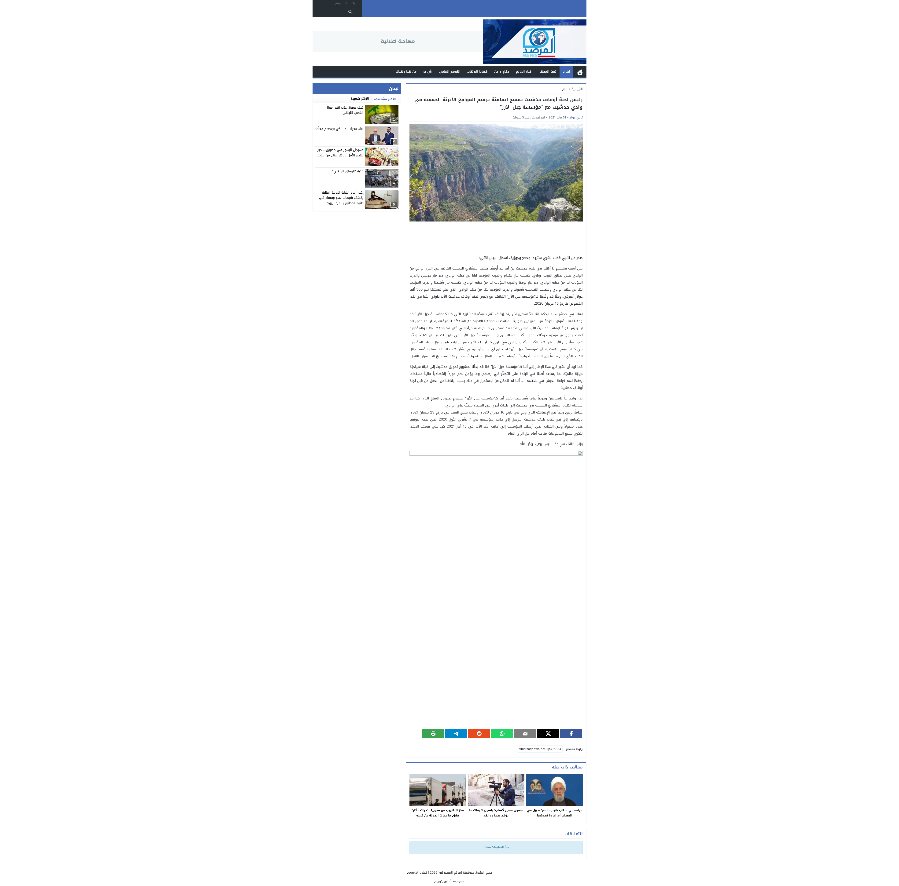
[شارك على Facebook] (571, 733)
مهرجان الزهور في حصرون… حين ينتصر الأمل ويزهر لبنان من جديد (340, 152)
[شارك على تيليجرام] (456, 733)
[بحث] (350, 12)
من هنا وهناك (406, 71)
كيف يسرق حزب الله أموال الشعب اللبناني (345, 110)
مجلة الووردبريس (445, 881)
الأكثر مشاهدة (385, 99)
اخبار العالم (524, 71)
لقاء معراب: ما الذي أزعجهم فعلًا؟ (339, 129)
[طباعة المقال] (433, 733)
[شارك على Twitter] (548, 733)
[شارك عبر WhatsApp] (502, 733)
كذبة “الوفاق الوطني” (348, 171)
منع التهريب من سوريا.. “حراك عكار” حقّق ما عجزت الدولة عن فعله (438, 812)
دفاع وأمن (501, 71)
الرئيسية (580, 71)
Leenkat (412, 872)
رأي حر (427, 71)
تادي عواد (576, 117)
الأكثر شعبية (359, 99)
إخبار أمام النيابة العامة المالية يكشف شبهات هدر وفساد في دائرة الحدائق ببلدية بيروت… (341, 197)
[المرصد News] (534, 41)
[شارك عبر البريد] (525, 733)
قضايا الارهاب (477, 71)
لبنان (566, 71)
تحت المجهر (547, 71)
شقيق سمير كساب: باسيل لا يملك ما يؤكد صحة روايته (496, 812)
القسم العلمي (450, 71)
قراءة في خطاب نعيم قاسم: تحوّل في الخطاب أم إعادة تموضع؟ (554, 812)
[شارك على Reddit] (479, 733)
